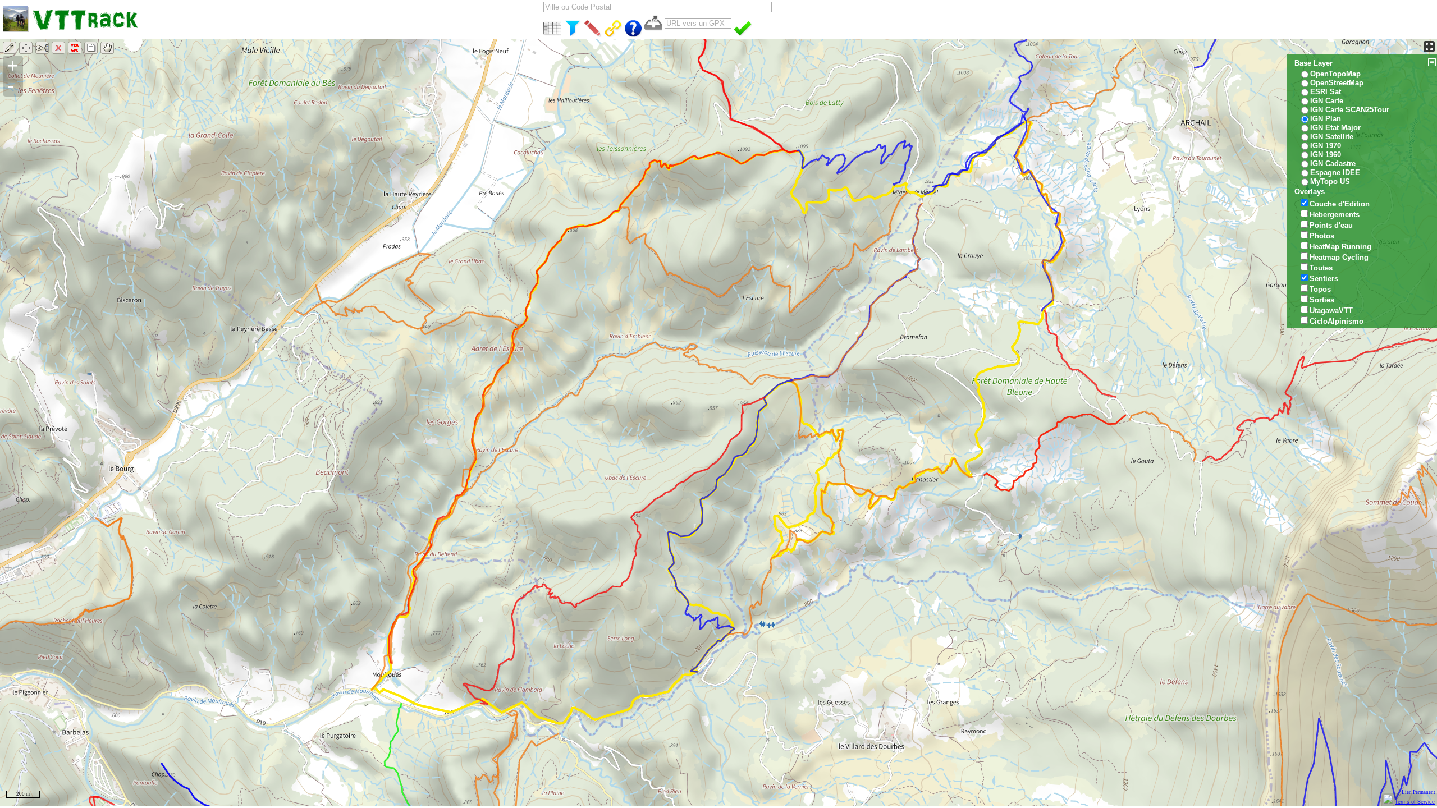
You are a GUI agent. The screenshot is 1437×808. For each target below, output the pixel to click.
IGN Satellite (1331, 136)
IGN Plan (1325, 118)
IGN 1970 (1325, 145)
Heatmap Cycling (1339, 257)
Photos (1322, 236)
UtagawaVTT (1331, 310)
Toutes (1321, 268)
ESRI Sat (1325, 92)
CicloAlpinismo (1336, 321)
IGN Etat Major (1335, 127)
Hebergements (1335, 214)
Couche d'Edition (1340, 204)
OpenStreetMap (1336, 83)
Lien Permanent (1418, 792)
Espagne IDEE (1335, 172)
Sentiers (1324, 278)
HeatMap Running (1340, 246)
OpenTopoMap (1335, 74)
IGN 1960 (1325, 154)
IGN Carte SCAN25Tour (1349, 109)
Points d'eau (1331, 225)
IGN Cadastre (1333, 163)
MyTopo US (1330, 181)
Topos (1320, 289)
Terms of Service (1415, 802)
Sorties (1322, 300)
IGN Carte (1326, 101)
